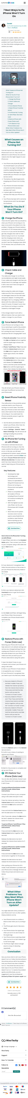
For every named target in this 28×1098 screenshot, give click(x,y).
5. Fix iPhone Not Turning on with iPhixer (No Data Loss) (15, 115)
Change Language (9, 1046)
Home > (4, 1023)
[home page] (4, 3)
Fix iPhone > (9, 1023)
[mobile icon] (25, 3)
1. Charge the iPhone (14, 99)
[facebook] (16, 1065)
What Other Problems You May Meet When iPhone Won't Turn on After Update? (15, 130)
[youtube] (22, 1065)
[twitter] (19, 1065)
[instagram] (25, 1065)
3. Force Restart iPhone (15, 106)
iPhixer (21, 455)
